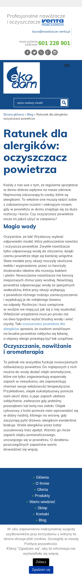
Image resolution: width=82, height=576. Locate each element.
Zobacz (41, 562)
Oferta (42, 489)
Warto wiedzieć (42, 502)
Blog (42, 520)
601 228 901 (54, 43)
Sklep (42, 508)
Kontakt (42, 514)
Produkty (42, 496)
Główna (42, 477)
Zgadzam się (41, 569)
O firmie (42, 483)
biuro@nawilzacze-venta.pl (51, 31)
